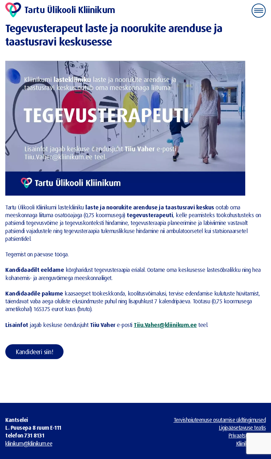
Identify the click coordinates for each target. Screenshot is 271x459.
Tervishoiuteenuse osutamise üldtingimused (220, 419)
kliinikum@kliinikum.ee (28, 443)
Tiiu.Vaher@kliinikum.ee (165, 324)
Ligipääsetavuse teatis (242, 427)
